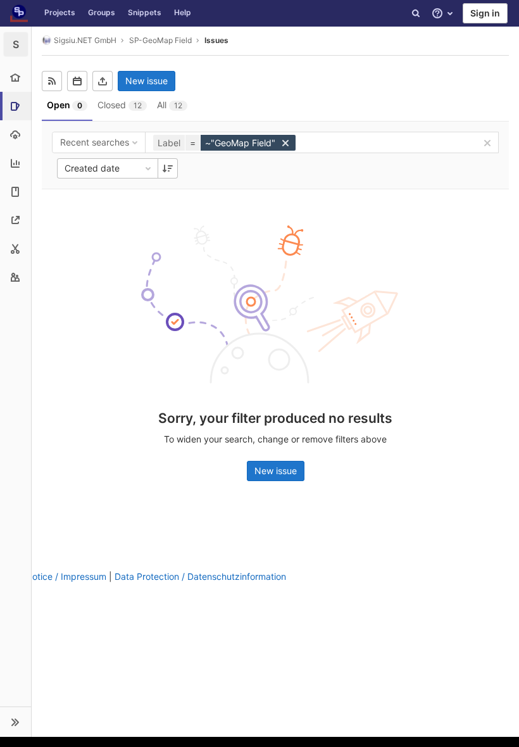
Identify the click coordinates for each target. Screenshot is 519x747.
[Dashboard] (19, 13)
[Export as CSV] (102, 81)
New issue (146, 80)
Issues (216, 40)
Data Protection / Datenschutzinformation (200, 576)
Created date (92, 168)
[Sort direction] (168, 168)
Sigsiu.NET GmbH (85, 40)
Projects (59, 12)
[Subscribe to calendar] (77, 81)
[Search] (416, 13)
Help (182, 12)
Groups (101, 12)
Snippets (144, 12)
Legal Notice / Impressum (53, 576)
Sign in (485, 13)
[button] (15, 721)
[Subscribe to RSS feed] (52, 81)
